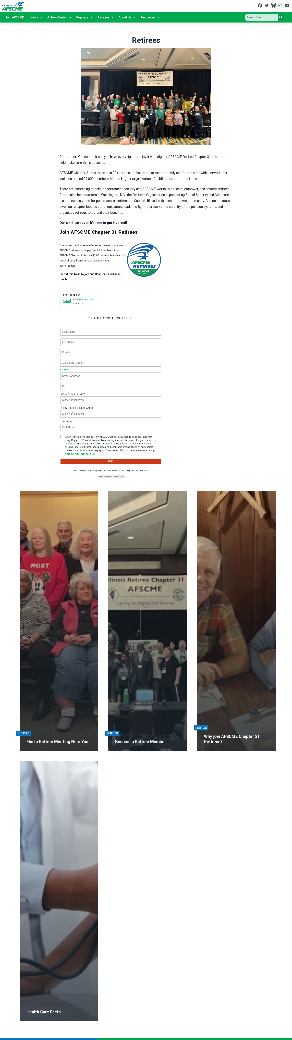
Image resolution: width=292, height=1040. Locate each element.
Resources (147, 17)
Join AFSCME (14, 17)
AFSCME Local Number (73, 394)
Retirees (103, 17)
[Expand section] (41, 17)
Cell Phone (66, 422)
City (65, 384)
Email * (66, 350)
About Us (125, 17)
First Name (68, 330)
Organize (82, 17)
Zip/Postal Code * (72, 361)
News (34, 17)
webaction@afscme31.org (79, 453)
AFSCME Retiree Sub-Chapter (76, 408)
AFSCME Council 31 (83, 299)
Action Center (57, 17)
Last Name (68, 340)
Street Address (71, 374)
